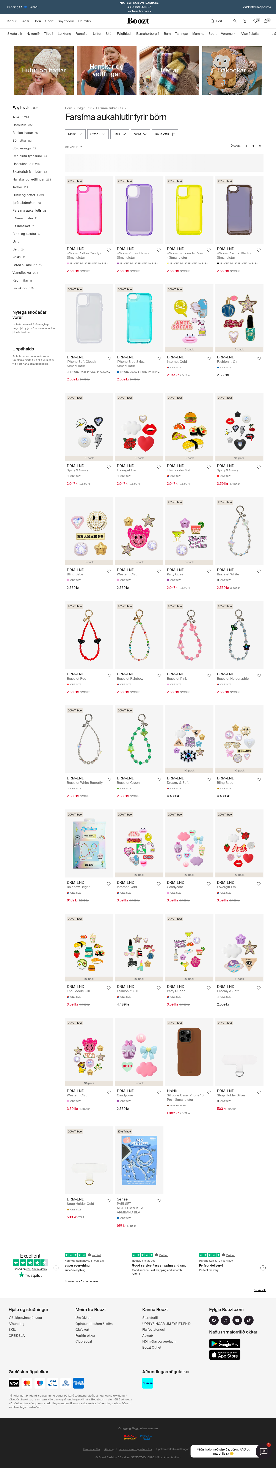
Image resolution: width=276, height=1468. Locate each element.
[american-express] (78, 1383)
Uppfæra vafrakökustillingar (172, 1449)
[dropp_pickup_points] (147, 1383)
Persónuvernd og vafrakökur (135, 1449)
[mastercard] (27, 1383)
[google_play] (224, 1343)
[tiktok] (249, 1320)
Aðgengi (109, 1449)
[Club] (245, 21)
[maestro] (39, 1383)
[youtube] (237, 1320)
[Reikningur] (234, 21)
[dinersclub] (65, 1383)
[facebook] (214, 1320)
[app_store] (224, 1354)
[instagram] (225, 1320)
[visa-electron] (52, 1383)
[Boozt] (138, 21)
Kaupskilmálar (91, 1449)
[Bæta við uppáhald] (108, 250)
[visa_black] (14, 1383)
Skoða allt (260, 1290)
